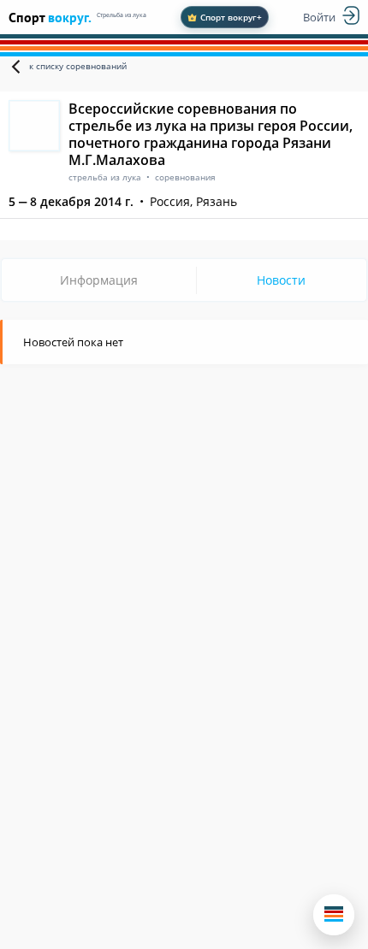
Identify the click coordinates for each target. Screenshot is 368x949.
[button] (333, 914)
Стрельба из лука (121, 15)
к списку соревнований (78, 66)
